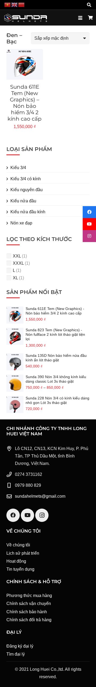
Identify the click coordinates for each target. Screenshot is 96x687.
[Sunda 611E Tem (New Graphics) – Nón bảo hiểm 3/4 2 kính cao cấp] (24, 64)
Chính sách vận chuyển (28, 603)
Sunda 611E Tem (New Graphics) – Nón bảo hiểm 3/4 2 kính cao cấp (24, 103)
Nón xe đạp (21, 223)
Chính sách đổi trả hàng (28, 620)
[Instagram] (42, 515)
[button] (89, 5)
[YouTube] (27, 515)
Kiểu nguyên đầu (26, 189)
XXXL (18, 263)
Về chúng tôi (18, 545)
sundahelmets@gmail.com (40, 496)
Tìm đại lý (15, 654)
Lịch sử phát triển (22, 553)
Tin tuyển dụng (20, 569)
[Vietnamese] (7, 4)
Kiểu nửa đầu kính (27, 212)
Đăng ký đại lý (19, 646)
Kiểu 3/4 (18, 167)
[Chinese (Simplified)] (21, 4)
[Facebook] (13, 515)
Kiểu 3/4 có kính (25, 179)
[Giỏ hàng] (90, 18)
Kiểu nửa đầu (23, 201)
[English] (14, 4)
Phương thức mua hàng (29, 595)
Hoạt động (16, 561)
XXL (17, 256)
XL (15, 278)
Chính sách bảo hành (26, 612)
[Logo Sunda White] (25, 18)
